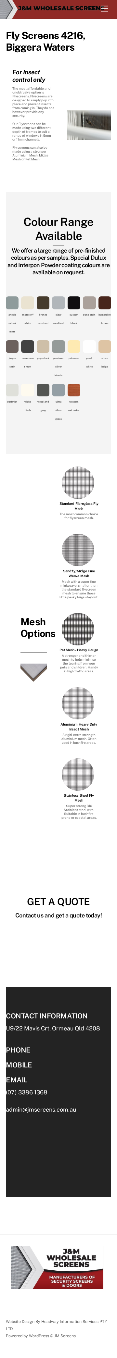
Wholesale (35, 1300)
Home (12, 1300)
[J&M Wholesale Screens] (57, 10)
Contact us (18, 1309)
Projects (95, 1300)
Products (61, 1300)
